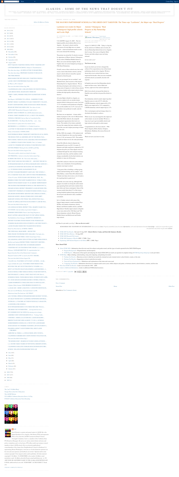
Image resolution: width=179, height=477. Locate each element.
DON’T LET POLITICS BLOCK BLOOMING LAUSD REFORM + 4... (27, 269)
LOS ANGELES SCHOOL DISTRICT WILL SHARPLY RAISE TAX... (27, 207)
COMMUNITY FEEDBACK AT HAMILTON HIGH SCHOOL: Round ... (28, 191)
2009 (8, 49)
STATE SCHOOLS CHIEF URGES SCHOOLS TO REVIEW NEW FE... (27, 272)
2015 (8, 33)
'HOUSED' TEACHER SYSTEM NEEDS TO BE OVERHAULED (25, 220)
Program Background (70, 250)
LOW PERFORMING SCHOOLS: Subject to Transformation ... (25, 67)
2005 (8, 380)
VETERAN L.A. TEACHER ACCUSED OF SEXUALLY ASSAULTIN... (27, 301)
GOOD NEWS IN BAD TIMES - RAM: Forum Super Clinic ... (25, 237)
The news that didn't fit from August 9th (19, 258)
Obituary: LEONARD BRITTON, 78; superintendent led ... (24, 250)
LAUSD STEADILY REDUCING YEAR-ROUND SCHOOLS (24, 226)
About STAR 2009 (65, 248)
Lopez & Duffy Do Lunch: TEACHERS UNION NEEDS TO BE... (26, 264)
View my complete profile (14, 467)
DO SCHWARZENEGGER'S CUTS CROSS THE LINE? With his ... (26, 307)
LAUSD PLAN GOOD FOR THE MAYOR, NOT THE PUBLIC (25, 167)
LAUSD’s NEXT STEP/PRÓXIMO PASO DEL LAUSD (23, 81)
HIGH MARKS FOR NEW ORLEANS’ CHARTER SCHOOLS (25, 78)
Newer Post (59, 286)
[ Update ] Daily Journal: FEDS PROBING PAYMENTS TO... (25, 285)
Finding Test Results (70, 257)
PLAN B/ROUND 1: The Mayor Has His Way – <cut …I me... (25, 121)
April (10, 361)
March (10, 363)
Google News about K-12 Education (15, 392)
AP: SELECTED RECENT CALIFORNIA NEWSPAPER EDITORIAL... (27, 299)
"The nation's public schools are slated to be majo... (22, 153)
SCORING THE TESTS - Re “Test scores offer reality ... (23, 158)
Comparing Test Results (70, 263)
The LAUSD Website (10, 394)
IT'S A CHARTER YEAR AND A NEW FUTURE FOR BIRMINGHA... (27, 175)
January (10, 369)
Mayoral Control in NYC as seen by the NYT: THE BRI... (24, 255)
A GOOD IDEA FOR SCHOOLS (17, 304)
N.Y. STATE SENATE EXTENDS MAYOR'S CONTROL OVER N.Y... (27, 280)
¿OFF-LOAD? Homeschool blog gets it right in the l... (23, 110)
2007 (8, 375)
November (11, 54)
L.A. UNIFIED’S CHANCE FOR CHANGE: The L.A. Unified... (25, 142)
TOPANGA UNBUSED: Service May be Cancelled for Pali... (24, 118)
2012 (8, 41)
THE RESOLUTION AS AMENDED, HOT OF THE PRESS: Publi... (26, 137)
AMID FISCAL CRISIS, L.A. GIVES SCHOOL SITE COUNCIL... (26, 333)
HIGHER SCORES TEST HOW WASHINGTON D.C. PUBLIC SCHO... (27, 180)
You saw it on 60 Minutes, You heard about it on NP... (23, 291)
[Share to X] (82, 272)
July (9, 353)
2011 (8, 44)
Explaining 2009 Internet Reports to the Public (73, 240)
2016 (8, 30)
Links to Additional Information (69, 268)
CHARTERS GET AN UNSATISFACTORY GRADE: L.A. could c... (26, 247)
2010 (8, 47)
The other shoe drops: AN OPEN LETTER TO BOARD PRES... (25, 70)
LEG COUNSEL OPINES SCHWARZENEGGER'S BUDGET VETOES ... (28, 296)
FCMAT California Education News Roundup (17, 399)
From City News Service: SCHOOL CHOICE (20, 229)
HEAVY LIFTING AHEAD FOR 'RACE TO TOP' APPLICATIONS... (26, 215)
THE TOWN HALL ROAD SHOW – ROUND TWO (22, 231)
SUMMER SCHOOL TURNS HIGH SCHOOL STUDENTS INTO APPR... (28, 277)
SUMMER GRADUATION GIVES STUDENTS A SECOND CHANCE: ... (28, 223)
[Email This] (78, 272)
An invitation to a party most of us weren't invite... (22, 123)
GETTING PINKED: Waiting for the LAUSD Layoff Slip (23, 148)
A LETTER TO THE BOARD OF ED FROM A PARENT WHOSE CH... (27, 129)
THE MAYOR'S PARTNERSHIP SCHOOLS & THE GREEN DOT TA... (27, 185)
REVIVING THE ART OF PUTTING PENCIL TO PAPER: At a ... (26, 266)
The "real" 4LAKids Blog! (12, 389)
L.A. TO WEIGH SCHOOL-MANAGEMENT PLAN (22, 169)
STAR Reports (68, 253)
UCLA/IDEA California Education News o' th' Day (19, 396)
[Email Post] (75, 271)
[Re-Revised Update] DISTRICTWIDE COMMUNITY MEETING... (26, 242)
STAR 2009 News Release (67, 234)
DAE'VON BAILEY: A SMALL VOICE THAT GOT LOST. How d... (26, 274)
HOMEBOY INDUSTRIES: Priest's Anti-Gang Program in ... (24, 212)
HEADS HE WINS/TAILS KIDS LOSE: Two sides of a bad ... (24, 107)
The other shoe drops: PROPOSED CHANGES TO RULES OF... (25, 73)
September (11, 60)
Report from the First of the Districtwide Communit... (22, 253)
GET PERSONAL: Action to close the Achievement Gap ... (24, 156)
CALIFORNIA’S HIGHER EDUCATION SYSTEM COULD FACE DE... (27, 336)
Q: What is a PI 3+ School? (15, 84)
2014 (8, 36)
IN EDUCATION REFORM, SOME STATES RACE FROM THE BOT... (27, 105)
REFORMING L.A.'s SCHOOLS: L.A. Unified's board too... (24, 126)
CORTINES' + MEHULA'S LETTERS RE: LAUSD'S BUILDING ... (26, 317)
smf (15, 429)
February (11, 366)
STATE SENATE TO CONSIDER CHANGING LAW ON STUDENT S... (27, 326)
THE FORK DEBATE (14, 76)
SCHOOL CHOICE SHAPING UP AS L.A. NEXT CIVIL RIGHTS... (26, 115)
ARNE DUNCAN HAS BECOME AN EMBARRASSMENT (24, 245)
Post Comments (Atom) (69, 290)
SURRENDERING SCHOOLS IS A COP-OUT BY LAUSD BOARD (26, 323)
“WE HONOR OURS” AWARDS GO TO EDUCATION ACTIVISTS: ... (27, 341)
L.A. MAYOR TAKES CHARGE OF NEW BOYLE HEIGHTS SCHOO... (27, 344)
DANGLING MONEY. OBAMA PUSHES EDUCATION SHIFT (25, 196)
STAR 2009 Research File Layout (69, 236)
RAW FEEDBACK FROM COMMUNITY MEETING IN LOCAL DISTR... (28, 134)
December (11, 52)
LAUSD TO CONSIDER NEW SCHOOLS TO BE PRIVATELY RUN (26, 145)
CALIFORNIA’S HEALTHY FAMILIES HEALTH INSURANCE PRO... (27, 346)
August (10, 62)
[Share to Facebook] (84, 272)
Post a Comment (60, 283)
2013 (8, 38)
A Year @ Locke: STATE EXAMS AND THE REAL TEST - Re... (26, 177)
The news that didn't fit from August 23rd (19, 150)
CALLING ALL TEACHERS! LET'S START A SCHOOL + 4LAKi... (26, 261)
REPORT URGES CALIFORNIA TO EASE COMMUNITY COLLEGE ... (28, 102)
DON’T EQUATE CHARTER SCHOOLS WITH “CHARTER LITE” (26, 65)
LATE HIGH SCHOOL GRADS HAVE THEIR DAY (22, 92)
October (10, 57)
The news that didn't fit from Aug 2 (17, 338)
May (9, 358)
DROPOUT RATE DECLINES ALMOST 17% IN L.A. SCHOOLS (26, 320)
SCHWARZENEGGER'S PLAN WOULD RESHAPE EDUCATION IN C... (28, 164)
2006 (8, 377)
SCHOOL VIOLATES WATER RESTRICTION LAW (22, 349)
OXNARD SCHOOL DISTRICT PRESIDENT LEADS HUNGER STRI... (27, 188)
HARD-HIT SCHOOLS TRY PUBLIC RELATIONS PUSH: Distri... (26, 199)
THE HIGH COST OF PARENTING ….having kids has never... (25, 309)
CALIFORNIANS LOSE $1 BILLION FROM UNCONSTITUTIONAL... (27, 89)
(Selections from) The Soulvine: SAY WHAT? (20, 293)
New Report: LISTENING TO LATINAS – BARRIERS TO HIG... (26, 99)
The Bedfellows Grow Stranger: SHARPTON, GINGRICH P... (25, 218)
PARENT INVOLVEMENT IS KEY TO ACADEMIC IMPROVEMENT (27, 183)
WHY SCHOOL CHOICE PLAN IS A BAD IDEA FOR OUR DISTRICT (27, 140)
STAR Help (63, 255)
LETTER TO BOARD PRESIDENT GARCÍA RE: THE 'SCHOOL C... (27, 172)
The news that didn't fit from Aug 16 (18, 204)
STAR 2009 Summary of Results (69, 238)
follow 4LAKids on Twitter (41, 22)
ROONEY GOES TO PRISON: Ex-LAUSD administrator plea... (25, 113)
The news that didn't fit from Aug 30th (18, 86)
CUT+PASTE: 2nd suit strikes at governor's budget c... (23, 210)
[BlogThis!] (80, 272)
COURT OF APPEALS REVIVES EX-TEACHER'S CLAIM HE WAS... (27, 202)
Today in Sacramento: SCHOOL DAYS (18, 131)
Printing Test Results (70, 259)
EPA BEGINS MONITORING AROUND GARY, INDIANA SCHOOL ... (27, 193)
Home (115, 286)
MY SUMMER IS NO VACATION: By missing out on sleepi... (25, 312)
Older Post (171, 286)
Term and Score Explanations (72, 261)
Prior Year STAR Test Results (68, 265)
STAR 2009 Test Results (67, 232)
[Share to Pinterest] (86, 272)
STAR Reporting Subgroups (142, 253)
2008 (8, 372)
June (9, 355)
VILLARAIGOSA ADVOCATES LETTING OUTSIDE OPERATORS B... (28, 239)
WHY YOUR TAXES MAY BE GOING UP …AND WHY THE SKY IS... (27, 161)
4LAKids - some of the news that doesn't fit (89, 8)
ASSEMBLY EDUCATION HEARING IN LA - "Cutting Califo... (25, 315)
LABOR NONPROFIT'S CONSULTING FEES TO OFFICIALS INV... (26, 282)
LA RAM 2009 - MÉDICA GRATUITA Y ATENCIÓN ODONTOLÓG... (27, 288)
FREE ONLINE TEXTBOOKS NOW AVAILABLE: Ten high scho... (26, 234)
